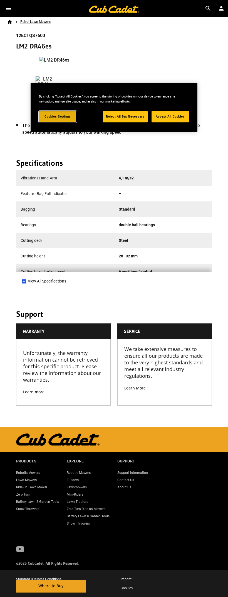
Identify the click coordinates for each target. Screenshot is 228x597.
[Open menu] (8, 8)
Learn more (33, 391)
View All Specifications (47, 281)
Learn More (135, 388)
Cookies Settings (57, 116)
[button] (20, 549)
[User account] (221, 8)
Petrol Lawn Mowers (35, 22)
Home (10, 22)
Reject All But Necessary (125, 116)
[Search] (208, 8)
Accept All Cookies (170, 116)
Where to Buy (50, 585)
